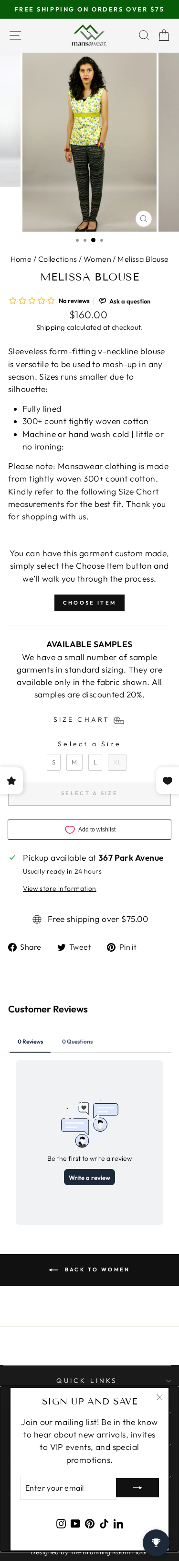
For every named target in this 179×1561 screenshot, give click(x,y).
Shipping (50, 327)
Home (21, 259)
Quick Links (86, 1380)
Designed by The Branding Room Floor (89, 1552)
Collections (57, 259)
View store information (59, 888)
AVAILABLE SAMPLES (89, 644)
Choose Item (89, 602)
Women (97, 259)
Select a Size (89, 744)
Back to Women (96, 1269)
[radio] (54, 762)
